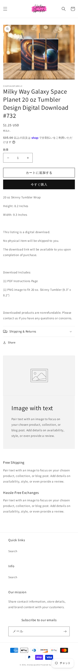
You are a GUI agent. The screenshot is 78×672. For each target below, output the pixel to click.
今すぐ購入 (39, 184)
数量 (6, 149)
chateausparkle (33, 665)
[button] (5, 8)
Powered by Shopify (49, 665)
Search (12, 551)
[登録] (64, 631)
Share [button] (12, 342)
